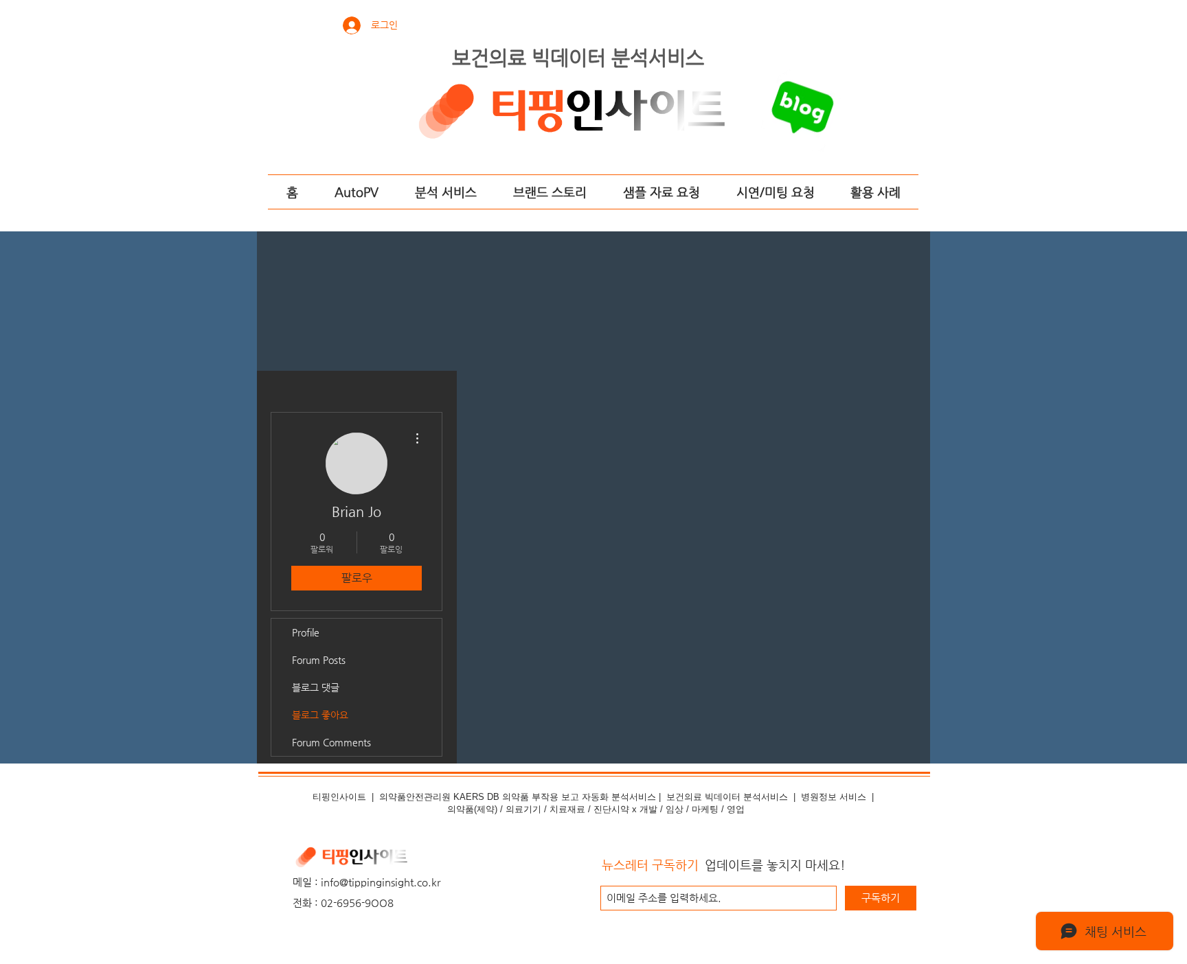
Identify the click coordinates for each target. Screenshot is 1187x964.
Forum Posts (319, 659)
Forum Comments (331, 742)
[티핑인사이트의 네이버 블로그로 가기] (805, 112)
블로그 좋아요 (320, 714)
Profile (305, 632)
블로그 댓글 (315, 687)
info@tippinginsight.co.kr (380, 882)
